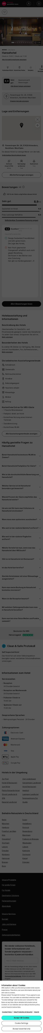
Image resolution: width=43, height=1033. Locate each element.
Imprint (36, 1012)
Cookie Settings (21, 1023)
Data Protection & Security (23, 1012)
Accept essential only (21, 1029)
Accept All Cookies (21, 1018)
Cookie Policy (7, 1012)
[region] (21, 1007)
